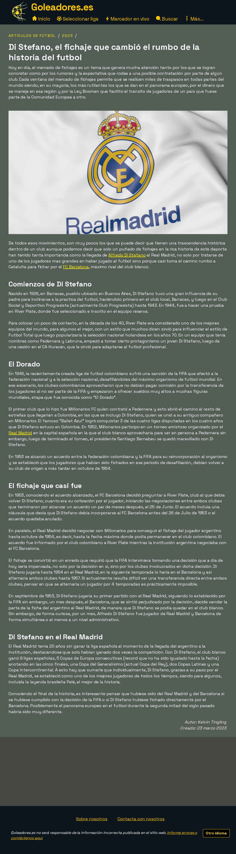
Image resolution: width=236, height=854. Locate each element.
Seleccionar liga (80, 19)
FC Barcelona (76, 266)
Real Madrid (20, 432)
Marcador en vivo (129, 19)
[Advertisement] (118, 771)
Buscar (169, 19)
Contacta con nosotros (141, 818)
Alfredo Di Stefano (126, 255)
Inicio (43, 19)
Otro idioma (216, 833)
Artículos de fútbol (32, 35)
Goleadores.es (62, 7)
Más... (196, 19)
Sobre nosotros (91, 818)
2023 (67, 35)
